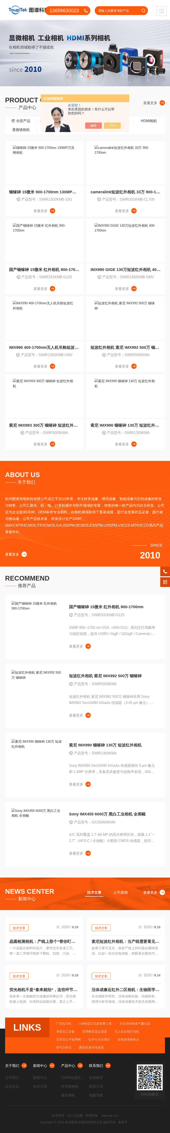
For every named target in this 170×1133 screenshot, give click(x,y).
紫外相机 (68, 1095)
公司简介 (12, 1077)
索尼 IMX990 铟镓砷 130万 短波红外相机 (127, 425)
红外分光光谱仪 (99, 1039)
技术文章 (19, 928)
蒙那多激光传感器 (91, 1047)
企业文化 (12, 1086)
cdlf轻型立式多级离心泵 (95, 1023)
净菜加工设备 (65, 1031)
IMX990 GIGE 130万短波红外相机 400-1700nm (128, 269)
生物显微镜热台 (128, 1039)
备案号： (124, 1122)
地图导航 (96, 1095)
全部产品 (23, 121)
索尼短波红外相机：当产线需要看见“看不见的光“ (126, 941)
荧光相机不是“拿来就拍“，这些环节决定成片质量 (44, 989)
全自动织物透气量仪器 (134, 1023)
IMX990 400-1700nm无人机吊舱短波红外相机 (46, 347)
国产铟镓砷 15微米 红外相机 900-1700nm (46, 269)
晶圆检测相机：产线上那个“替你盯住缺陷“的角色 (44, 941)
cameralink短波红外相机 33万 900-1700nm (128, 192)
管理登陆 (91, 1115)
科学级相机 (70, 1086)
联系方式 (96, 1086)
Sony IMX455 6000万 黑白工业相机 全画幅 (107, 814)
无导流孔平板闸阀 (68, 1039)
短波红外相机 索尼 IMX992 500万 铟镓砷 (127, 347)
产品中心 (68, 1066)
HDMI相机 (149, 121)
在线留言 (96, 1077)
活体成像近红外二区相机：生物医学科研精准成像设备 (126, 989)
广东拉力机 (63, 1023)
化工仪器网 (75, 1115)
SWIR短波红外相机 (73, 1077)
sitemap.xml (109, 1115)
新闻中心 (40, 1066)
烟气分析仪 (63, 1047)
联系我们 (96, 1066)
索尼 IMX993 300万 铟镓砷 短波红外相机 (45, 425)
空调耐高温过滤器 (94, 1031)
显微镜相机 (21, 130)
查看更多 (150, 103)
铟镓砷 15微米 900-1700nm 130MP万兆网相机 (46, 192)
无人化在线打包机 (126, 1031)
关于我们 (12, 1066)
